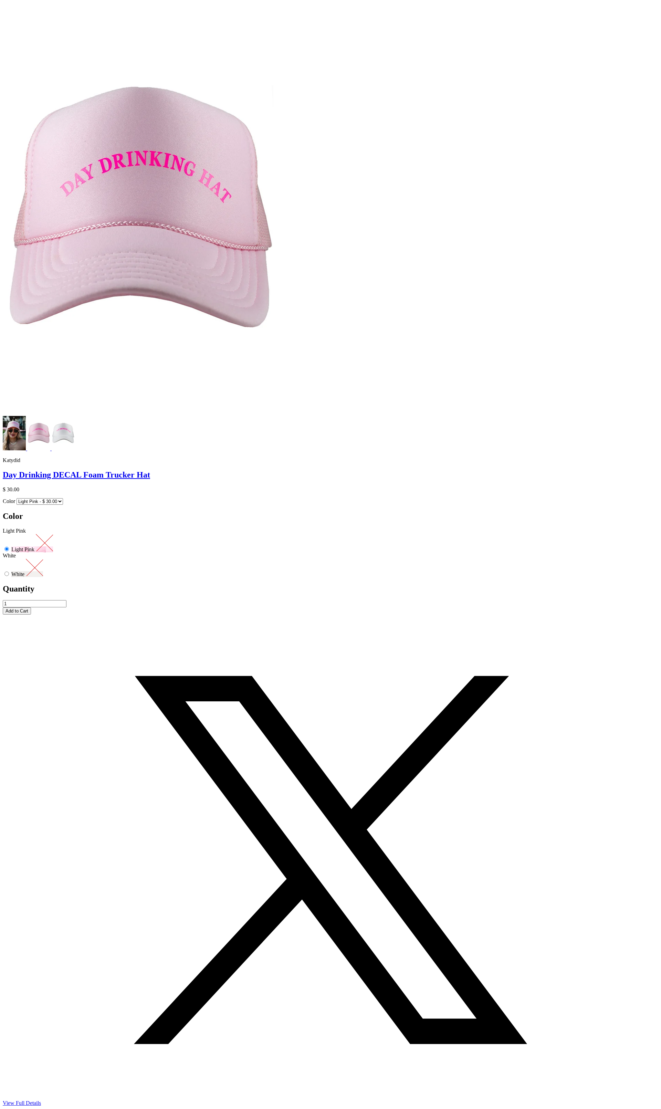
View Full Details (22, 1103)
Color (9, 501)
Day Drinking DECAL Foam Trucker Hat (76, 474)
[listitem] (15, 448)
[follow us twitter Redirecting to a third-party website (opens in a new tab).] (330, 1098)
